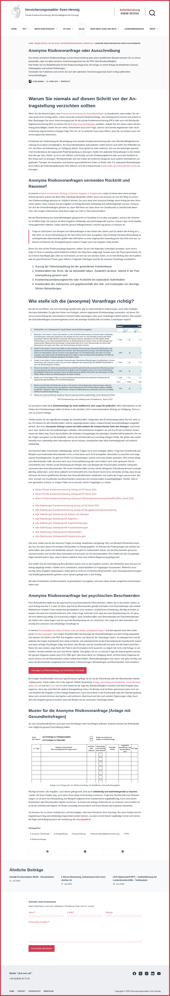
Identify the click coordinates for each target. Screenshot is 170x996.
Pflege (67, 29)
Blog (81, 29)
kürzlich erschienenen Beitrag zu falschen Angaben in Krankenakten (71, 193)
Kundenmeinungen (134, 29)
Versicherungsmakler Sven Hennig (52, 9)
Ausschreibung (79, 834)
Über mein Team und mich (103, 29)
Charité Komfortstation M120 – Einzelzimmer (31, 877)
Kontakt (21, 991)
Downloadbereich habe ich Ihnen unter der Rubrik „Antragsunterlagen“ (72, 630)
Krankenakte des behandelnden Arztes (119, 166)
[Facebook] (47, 851)
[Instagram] (146, 973)
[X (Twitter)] (85, 851)
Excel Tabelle (55, 686)
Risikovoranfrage (38, 839)
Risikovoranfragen (43, 634)
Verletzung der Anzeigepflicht (76, 819)
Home (14, 29)
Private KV (88, 43)
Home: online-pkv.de (38, 43)
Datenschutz (35, 991)
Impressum (49, 991)
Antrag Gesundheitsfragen (83, 124)
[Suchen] (152, 13)
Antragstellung (60, 834)
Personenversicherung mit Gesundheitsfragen (82, 113)
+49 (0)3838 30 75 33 (19, 978)
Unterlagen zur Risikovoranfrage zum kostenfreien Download (57, 670)
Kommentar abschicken (41, 948)
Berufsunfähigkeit (45, 29)
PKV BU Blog (53, 43)
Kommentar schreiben (39, 922)
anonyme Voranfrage (39, 834)
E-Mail (70, 912)
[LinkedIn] (122, 851)
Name (32, 912)
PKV (24, 29)
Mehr (152, 29)
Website (109, 912)
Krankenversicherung (71, 43)
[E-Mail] (159, 973)
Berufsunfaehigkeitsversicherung (104, 834)
